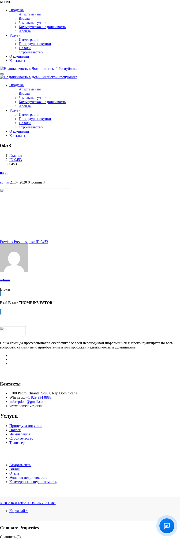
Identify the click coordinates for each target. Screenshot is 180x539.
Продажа (16, 10)
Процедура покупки (35, 44)
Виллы (24, 18)
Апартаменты (30, 14)
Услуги (15, 35)
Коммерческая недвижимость (42, 27)
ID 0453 (15, 160)
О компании (19, 56)
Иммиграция (29, 39)
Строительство (31, 52)
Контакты (17, 61)
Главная (15, 155)
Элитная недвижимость (28, 477)
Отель (14, 473)
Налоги (25, 48)
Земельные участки (34, 23)
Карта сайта (18, 511)
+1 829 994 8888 (39, 397)
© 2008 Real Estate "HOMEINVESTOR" (28, 503)
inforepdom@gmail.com (27, 402)
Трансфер (17, 443)
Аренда (25, 31)
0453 (4, 173)
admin (4, 182)
